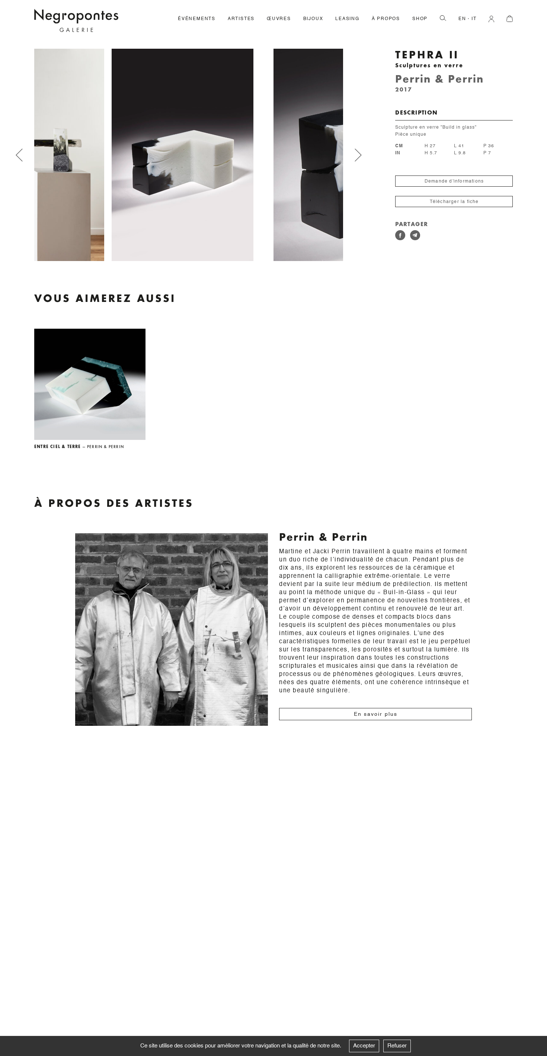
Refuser (397, 1046)
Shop (420, 19)
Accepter (364, 1046)
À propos (386, 19)
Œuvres (279, 19)
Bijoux (313, 19)
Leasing (347, 19)
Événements (196, 19)
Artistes (241, 19)
